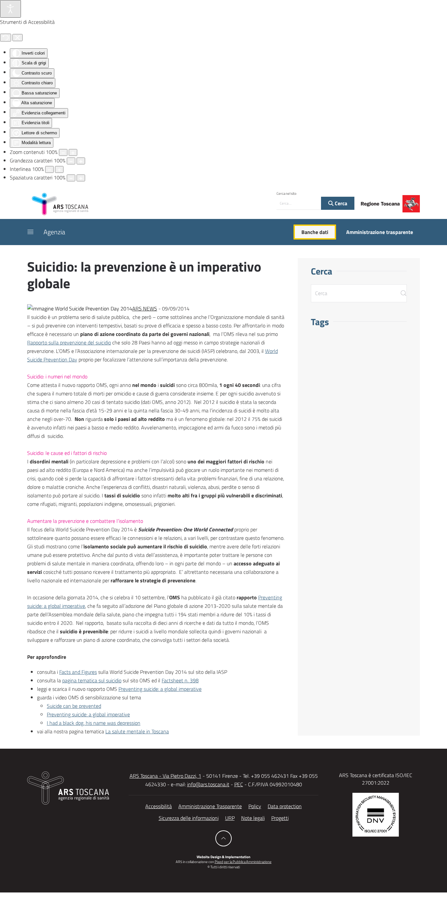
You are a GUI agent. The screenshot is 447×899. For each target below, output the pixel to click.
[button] (30, 232)
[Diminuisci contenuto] (63, 152)
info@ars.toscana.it (208, 784)
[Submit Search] (403, 293)
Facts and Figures (78, 672)
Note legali (253, 818)
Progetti (280, 818)
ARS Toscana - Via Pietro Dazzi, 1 (165, 776)
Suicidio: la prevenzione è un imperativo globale (144, 274)
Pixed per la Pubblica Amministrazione (243, 861)
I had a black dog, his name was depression (93, 723)
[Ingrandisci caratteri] (81, 161)
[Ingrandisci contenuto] (73, 152)
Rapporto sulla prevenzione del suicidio (69, 342)
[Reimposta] (5, 38)
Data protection (285, 806)
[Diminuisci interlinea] (49, 169)
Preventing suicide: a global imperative (160, 689)
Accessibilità (158, 806)
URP (230, 818)
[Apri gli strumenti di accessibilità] (10, 9)
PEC (238, 784)
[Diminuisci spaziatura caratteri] (71, 178)
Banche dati (314, 232)
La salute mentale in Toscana (137, 731)
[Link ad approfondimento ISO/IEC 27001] (375, 814)
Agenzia (54, 232)
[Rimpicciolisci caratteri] (71, 161)
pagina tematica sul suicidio (91, 680)
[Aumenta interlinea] (59, 169)
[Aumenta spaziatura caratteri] (81, 178)
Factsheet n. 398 (180, 680)
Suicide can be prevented (74, 706)
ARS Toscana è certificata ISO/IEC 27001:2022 (375, 778)
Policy (254, 806)
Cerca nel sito (286, 193)
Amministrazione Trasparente (210, 806)
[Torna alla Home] (60, 203)
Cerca (340, 203)
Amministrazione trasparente (379, 232)
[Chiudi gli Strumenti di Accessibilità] (17, 37)
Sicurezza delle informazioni (189, 818)
